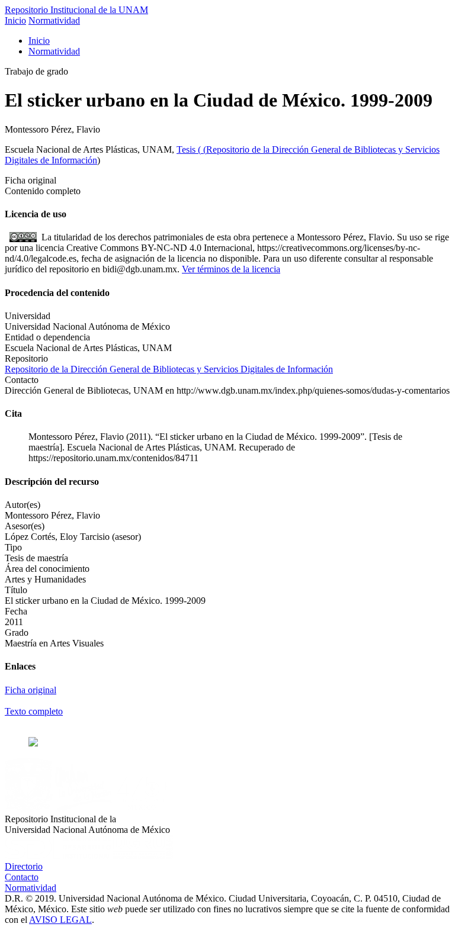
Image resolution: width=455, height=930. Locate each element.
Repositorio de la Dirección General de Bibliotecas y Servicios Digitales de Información (169, 369)
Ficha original (30, 690)
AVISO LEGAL (60, 920)
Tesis (187, 149)
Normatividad (54, 20)
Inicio (15, 20)
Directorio (24, 866)
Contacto (22, 877)
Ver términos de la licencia (231, 269)
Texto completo (34, 711)
